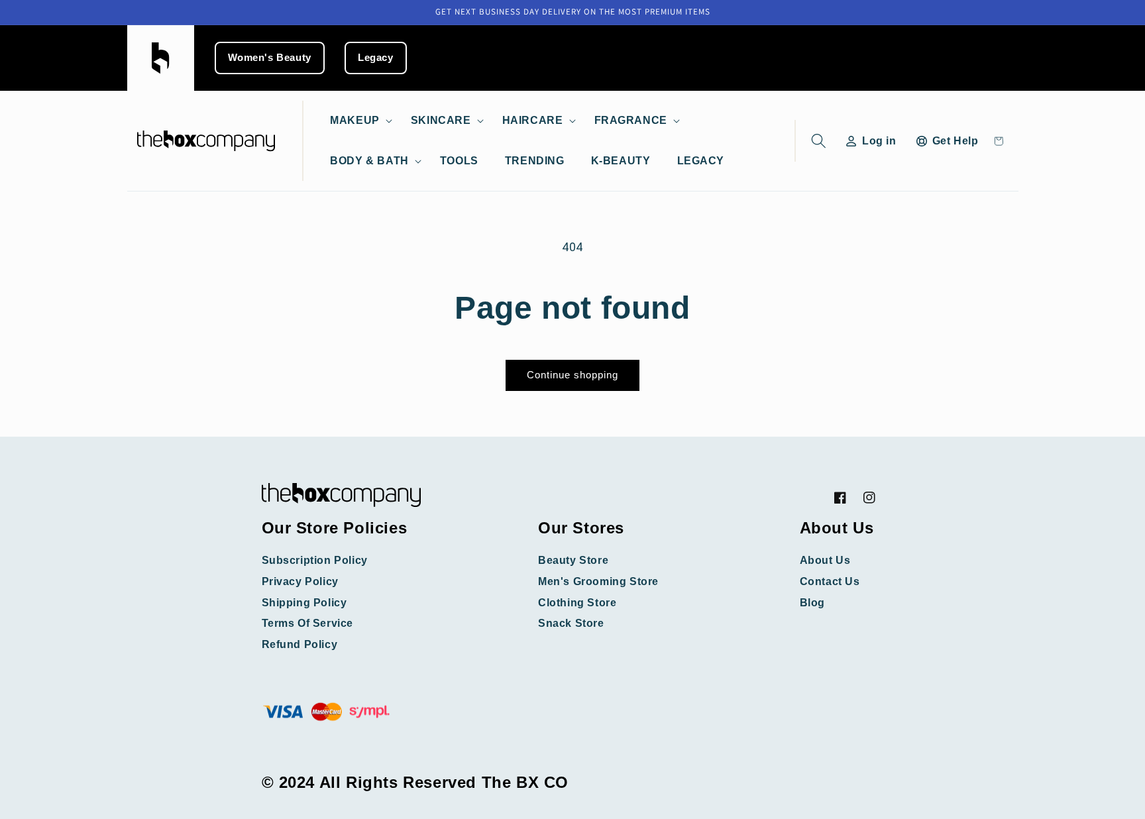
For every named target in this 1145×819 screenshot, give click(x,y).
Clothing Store (577, 602)
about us (825, 560)
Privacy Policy (300, 581)
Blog (812, 602)
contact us (830, 581)
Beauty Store (573, 560)
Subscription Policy (315, 560)
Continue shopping (572, 374)
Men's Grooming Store (598, 581)
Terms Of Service (308, 623)
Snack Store (571, 623)
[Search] (816, 141)
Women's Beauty (269, 57)
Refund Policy (300, 644)
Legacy (376, 57)
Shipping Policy (304, 602)
